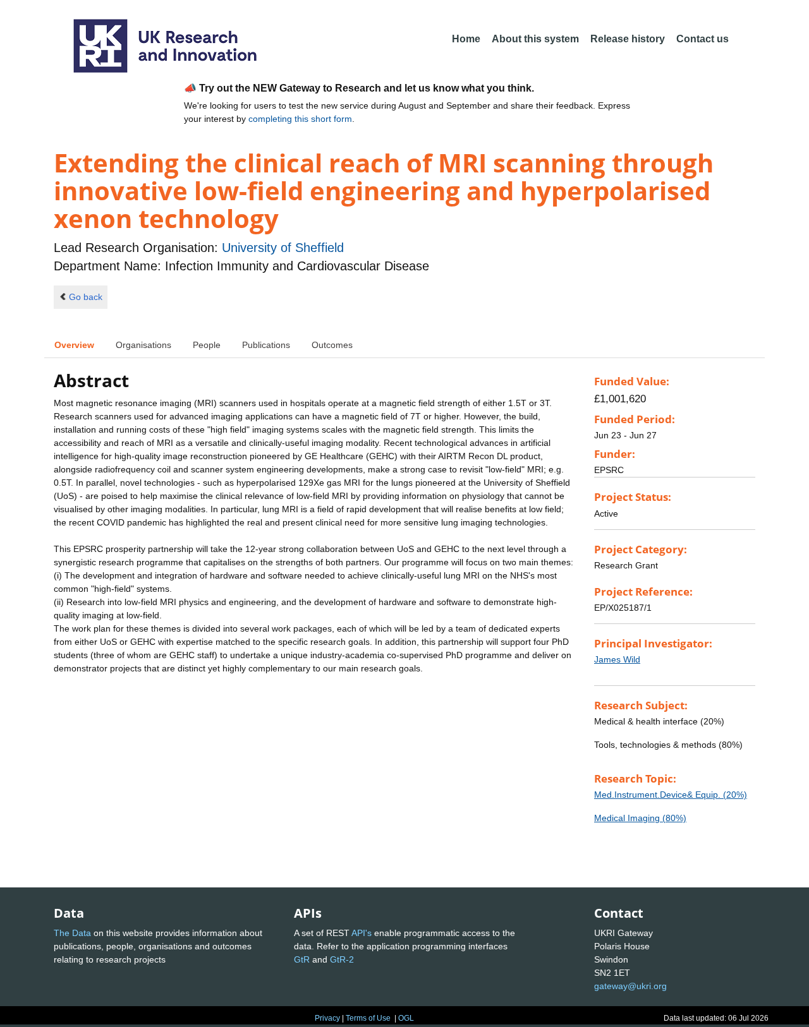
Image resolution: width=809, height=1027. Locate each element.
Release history (627, 38)
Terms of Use (368, 1018)
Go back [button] (85, 297)
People (207, 345)
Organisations (143, 345)
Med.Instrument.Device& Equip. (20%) (670, 795)
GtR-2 (342, 959)
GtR (302, 959)
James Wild (617, 659)
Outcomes (332, 345)
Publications (266, 345)
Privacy (327, 1018)
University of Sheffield (283, 248)
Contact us (702, 38)
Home (466, 38)
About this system (535, 38)
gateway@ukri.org (630, 986)
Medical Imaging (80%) (640, 818)
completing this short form (300, 119)
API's (361, 933)
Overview (74, 345)
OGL (406, 1018)
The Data (72, 933)
